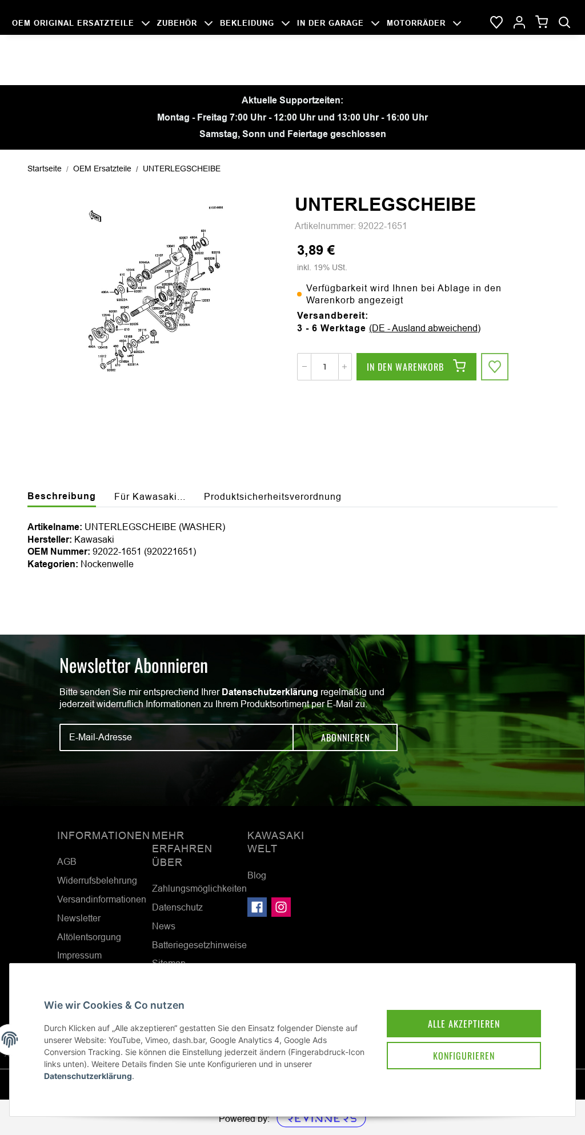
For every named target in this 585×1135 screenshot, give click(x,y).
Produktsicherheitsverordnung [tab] (273, 496)
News (163, 926)
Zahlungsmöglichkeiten (199, 888)
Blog (256, 875)
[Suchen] (564, 22)
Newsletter (79, 918)
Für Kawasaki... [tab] (150, 496)
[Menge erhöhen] (344, 367)
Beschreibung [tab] (61, 496)
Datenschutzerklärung (270, 692)
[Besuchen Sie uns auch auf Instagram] (281, 907)
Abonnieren (345, 737)
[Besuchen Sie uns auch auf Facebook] (257, 907)
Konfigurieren (464, 1055)
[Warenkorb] (541, 22)
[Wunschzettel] (496, 22)
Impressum (79, 955)
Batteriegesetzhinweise (199, 945)
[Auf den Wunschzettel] (494, 366)
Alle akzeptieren (464, 1023)
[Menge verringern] (304, 367)
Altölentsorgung (89, 937)
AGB (67, 861)
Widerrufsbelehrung (97, 880)
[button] (519, 22)
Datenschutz (177, 907)
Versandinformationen (101, 899)
